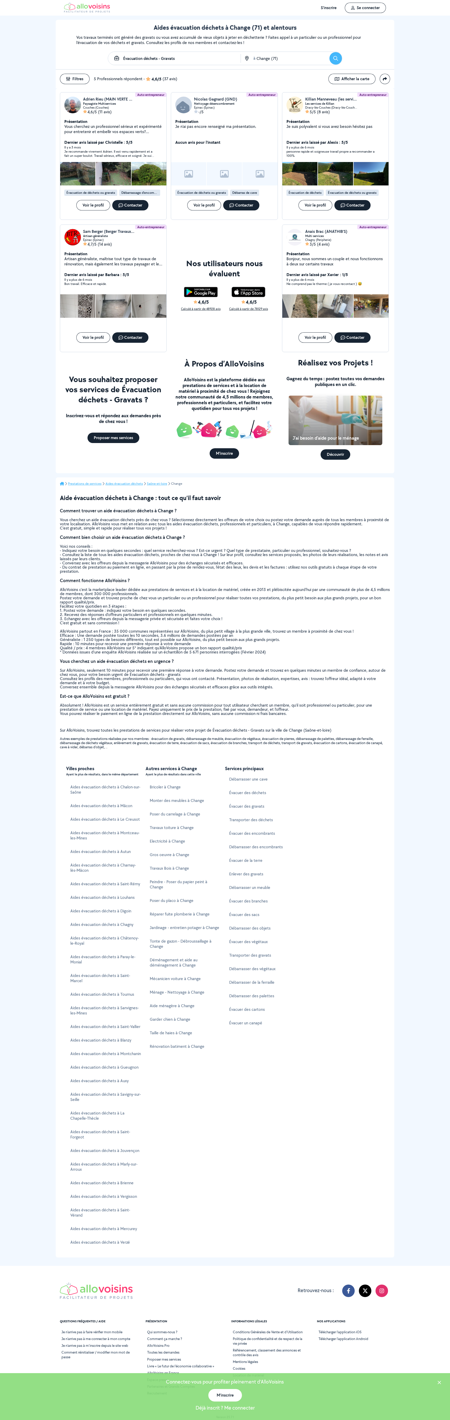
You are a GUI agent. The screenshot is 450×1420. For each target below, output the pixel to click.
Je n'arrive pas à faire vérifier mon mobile (91, 1332)
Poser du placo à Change (171, 900)
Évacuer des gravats (246, 806)
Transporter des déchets (251, 820)
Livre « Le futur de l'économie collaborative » (180, 1366)
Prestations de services (85, 484)
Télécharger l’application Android (343, 1338)
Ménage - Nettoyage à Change (177, 992)
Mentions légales (245, 1361)
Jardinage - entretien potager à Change (184, 927)
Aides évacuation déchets (124, 484)
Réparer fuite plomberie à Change (180, 914)
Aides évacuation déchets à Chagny (101, 924)
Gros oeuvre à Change (169, 854)
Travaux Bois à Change (169, 868)
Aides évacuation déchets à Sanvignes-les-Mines (104, 1010)
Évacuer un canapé (245, 1023)
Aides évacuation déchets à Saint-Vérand (100, 1212)
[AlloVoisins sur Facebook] (348, 1291)
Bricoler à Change (165, 787)
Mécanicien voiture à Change (175, 978)
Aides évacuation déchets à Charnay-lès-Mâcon (103, 867)
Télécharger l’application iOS (339, 1332)
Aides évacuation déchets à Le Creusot (105, 819)
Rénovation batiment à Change (177, 1046)
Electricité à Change (167, 841)
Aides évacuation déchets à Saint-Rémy (105, 884)
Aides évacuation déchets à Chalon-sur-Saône (105, 789)
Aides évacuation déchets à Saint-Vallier (105, 1026)
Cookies (239, 1368)
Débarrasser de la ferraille (251, 982)
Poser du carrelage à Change (175, 814)
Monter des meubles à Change (177, 800)
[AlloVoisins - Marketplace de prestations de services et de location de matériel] (87, 11)
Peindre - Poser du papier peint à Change (178, 884)
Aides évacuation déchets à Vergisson (103, 1196)
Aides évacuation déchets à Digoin (100, 911)
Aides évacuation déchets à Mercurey (103, 1228)
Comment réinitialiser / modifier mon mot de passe (95, 1354)
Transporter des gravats (250, 955)
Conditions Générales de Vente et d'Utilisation (268, 1332)
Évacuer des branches (248, 901)
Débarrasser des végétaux (252, 968)
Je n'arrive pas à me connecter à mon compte (95, 1338)
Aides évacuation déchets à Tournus (102, 994)
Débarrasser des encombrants (256, 847)
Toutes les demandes (163, 1352)
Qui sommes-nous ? (162, 1332)
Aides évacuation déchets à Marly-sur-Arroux (104, 1166)
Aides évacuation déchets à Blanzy (100, 1040)
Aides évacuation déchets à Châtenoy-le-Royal (104, 940)
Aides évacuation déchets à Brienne (102, 1183)
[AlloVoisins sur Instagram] (382, 1291)
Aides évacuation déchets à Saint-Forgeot (100, 1134)
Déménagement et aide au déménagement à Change (173, 962)
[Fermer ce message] (439, 1383)
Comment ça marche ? (164, 1338)
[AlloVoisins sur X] (365, 1291)
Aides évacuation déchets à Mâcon (101, 805)
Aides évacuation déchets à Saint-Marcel (100, 978)
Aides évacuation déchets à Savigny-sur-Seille (105, 1097)
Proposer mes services (164, 1359)
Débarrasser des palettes (251, 996)
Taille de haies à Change (171, 1033)
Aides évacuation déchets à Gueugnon (104, 1067)
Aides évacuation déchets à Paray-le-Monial (102, 959)
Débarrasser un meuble (249, 887)
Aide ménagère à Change (172, 1005)
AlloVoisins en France (163, 1373)
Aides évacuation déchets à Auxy (99, 1080)
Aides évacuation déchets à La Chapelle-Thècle (97, 1115)
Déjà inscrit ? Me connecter (225, 1407)
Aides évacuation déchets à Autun (100, 851)
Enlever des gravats (246, 874)
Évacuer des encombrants (252, 833)
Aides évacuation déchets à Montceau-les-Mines (105, 835)
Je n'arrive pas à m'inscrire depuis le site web (94, 1345)
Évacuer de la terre (245, 860)
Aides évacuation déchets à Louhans (102, 897)
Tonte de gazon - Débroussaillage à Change (180, 943)
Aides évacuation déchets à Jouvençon (104, 1150)
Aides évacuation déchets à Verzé (100, 1242)
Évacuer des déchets (247, 792)
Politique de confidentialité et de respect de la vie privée (267, 1341)
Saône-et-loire (157, 484)
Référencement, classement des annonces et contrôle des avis (267, 1352)
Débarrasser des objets (250, 928)
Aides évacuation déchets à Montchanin (105, 1053)
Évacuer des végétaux (248, 941)
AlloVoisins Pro (158, 1345)
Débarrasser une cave (248, 779)
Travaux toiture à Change (172, 827)
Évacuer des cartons (247, 1009)
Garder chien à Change (170, 1019)
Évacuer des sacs (244, 914)
